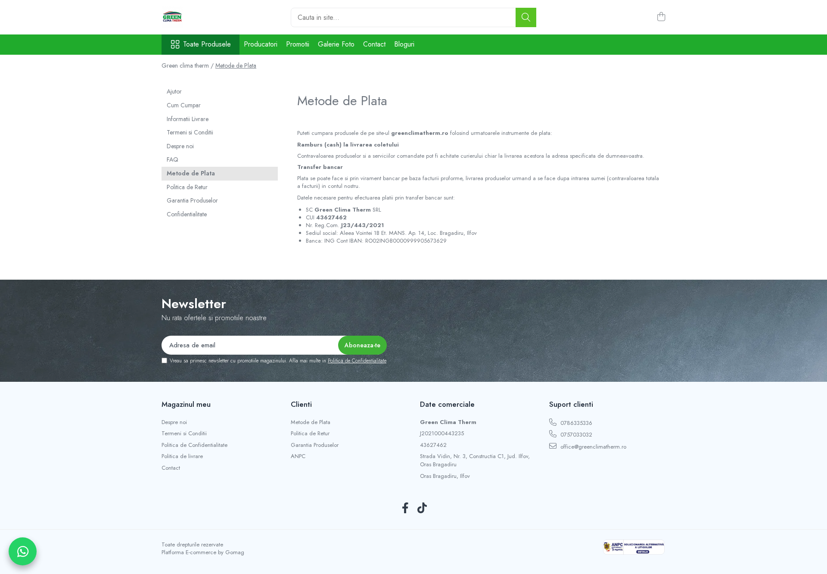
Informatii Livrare (187, 119)
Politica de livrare (182, 456)
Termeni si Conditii (190, 132)
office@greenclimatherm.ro (592, 447)
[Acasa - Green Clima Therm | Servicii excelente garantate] (205, 17)
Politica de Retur (187, 187)
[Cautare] (526, 17)
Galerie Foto (336, 44)
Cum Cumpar (184, 105)
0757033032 (575, 434)
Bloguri (404, 44)
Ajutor (174, 91)
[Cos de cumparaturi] (660, 17)
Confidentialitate (187, 214)
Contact (374, 44)
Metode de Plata (235, 65)
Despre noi (180, 146)
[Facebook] (405, 508)
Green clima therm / (188, 65)
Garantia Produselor (192, 200)
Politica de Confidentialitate (357, 361)
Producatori (260, 44)
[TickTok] (421, 508)
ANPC (298, 456)
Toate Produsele (207, 44)
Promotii (297, 44)
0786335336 (575, 423)
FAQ (172, 159)
